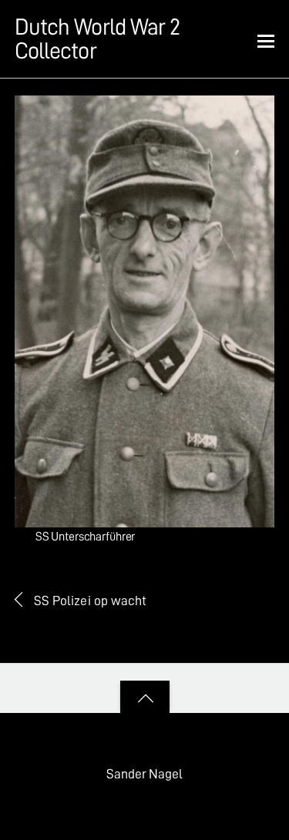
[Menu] (265, 40)
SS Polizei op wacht (90, 600)
